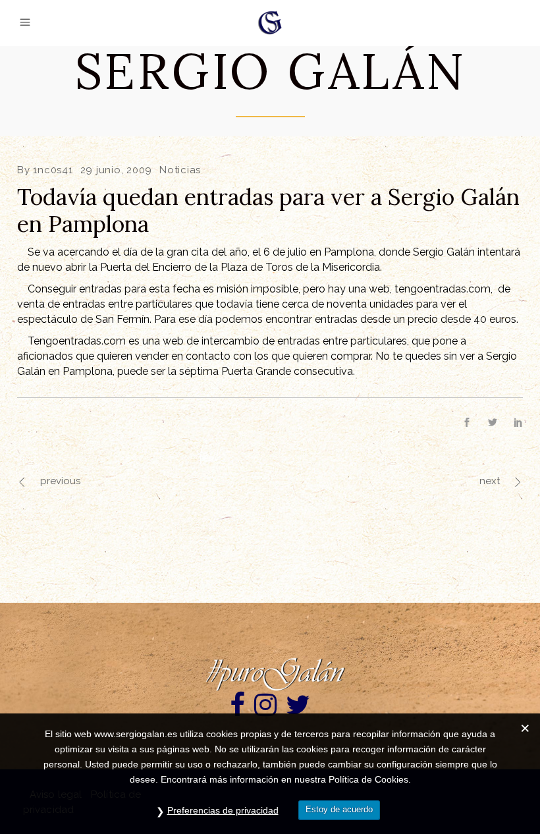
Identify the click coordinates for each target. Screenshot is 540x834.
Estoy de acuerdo (339, 809)
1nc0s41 (52, 170)
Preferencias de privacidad (223, 810)
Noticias (180, 170)
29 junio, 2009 (116, 170)
